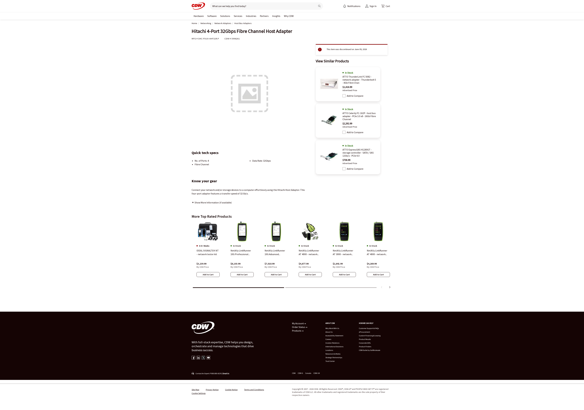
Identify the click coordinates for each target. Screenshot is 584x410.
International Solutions (334, 346)
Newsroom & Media (332, 354)
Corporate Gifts (365, 343)
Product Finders (365, 346)
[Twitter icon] (203, 357)
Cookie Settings (199, 393)
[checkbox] (344, 95)
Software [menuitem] (212, 15)
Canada (308, 373)
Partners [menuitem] (264, 15)
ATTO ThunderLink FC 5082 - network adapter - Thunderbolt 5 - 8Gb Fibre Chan (359, 79)
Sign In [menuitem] (373, 6)
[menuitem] (344, 6)
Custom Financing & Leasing (370, 335)
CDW (293, 373)
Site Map (195, 389)
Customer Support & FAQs (369, 328)
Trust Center (330, 361)
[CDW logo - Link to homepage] (198, 6)
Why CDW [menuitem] (289, 15)
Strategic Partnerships (333, 357)
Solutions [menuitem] (225, 15)
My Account (298, 323)
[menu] (351, 6)
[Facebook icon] (193, 357)
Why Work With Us (332, 328)
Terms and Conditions (254, 389)
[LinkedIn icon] (198, 357)
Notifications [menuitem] (353, 6)
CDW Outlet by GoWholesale (369, 350)
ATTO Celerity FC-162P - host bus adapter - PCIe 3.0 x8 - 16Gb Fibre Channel (359, 116)
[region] (292, 255)
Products (297, 330)
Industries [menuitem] (251, 15)
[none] (198, 16)
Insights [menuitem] (276, 15)
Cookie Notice (231, 389)
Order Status (299, 327)
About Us (329, 332)
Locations (329, 350)
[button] (386, 6)
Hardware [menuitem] (199, 15)
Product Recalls (365, 339)
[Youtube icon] (208, 357)
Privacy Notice (212, 389)
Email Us (226, 373)
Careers (328, 339)
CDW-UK (316, 373)
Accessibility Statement (334, 335)
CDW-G (300, 373)
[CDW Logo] (198, 6)
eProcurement (364, 332)
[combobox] (262, 6)
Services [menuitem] (238, 15)
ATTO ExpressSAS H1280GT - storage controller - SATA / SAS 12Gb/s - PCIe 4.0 (358, 152)
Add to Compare (355, 95)
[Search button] (319, 6)
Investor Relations (332, 343)
